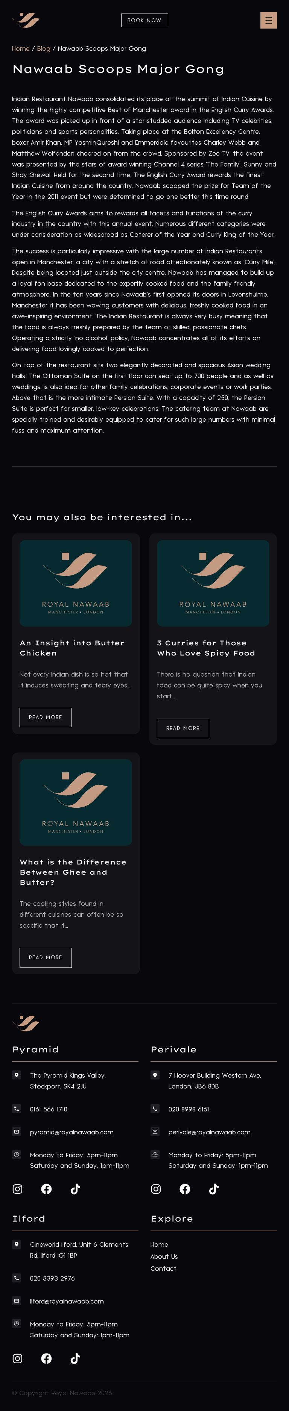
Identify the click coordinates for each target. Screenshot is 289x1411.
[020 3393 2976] (16, 1277)
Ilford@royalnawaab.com (67, 1302)
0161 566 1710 (48, 1110)
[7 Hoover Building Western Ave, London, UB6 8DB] (155, 1074)
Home (21, 49)
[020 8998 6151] (155, 1108)
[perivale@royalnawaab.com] (155, 1131)
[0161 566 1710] (16, 1108)
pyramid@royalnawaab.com (72, 1132)
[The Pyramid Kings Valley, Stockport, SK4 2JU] (16, 1074)
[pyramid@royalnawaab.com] (16, 1131)
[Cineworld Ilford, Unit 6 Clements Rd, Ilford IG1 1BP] (16, 1244)
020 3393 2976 (52, 1279)
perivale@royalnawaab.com (210, 1132)
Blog (43, 49)
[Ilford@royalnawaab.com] (16, 1300)
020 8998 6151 (189, 1110)
